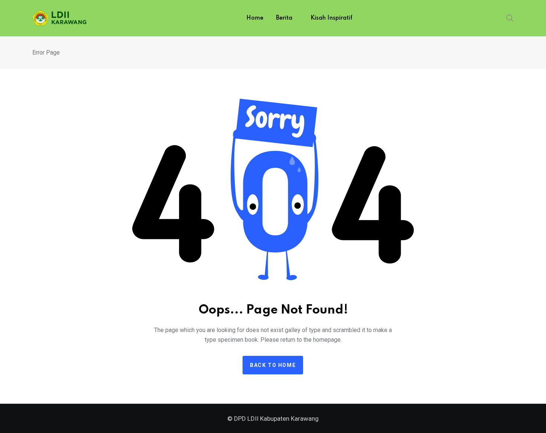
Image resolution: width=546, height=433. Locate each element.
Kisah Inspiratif (331, 18)
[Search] (510, 17)
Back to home (273, 365)
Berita (284, 18)
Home (254, 18)
